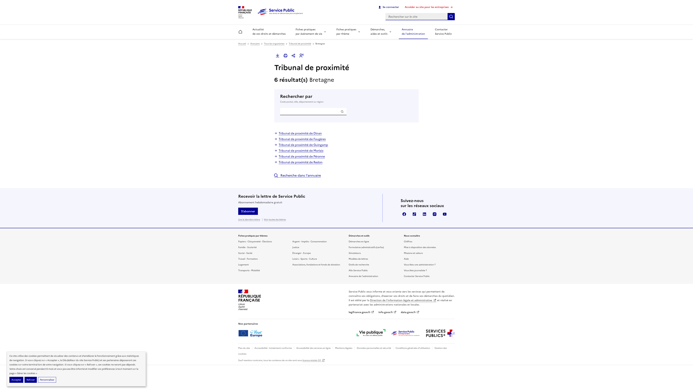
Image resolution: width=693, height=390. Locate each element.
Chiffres (408, 241)
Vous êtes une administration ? (419, 264)
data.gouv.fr (408, 312)
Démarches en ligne (359, 241)
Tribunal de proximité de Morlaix (301, 150)
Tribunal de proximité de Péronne (302, 156)
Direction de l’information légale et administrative (401, 300)
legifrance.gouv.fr (360, 312)
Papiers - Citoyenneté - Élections (255, 241)
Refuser (31, 380)
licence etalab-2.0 (311, 360)
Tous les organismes (274, 43)
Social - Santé (245, 253)
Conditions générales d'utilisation (413, 348)
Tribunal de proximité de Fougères (302, 139)
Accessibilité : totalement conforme (273, 348)
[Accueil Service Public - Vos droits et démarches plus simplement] (281, 15)
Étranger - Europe (301, 253)
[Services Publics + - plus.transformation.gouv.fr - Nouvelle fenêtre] (440, 333)
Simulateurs (355, 253)
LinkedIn (424, 214)
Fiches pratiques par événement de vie (309, 32)
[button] (301, 55)
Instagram (434, 214)
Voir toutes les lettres (275, 219)
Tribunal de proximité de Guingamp (303, 145)
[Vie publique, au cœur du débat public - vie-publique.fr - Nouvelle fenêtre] (371, 333)
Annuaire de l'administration (363, 276)
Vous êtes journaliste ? (415, 270)
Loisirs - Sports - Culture (304, 259)
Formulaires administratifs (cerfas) (366, 247)
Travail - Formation (248, 259)
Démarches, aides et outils (379, 32)
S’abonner (248, 211)
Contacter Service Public (443, 32)
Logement (243, 264)
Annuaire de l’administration (413, 32)
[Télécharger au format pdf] (277, 55)
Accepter (16, 380)
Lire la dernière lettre (249, 219)
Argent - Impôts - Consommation (309, 241)
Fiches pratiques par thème (346, 32)
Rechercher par (301, 98)
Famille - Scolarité (247, 247)
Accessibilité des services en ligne (313, 348)
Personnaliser (47, 380)
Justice (295, 247)
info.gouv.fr (385, 312)
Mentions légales (343, 348)
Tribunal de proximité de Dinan (300, 133)
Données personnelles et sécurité (374, 348)
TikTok (414, 214)
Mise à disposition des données (420, 247)
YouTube (444, 214)
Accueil (242, 43)
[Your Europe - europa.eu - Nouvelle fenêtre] (251, 333)
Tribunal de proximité (300, 43)
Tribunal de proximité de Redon (300, 162)
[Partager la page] (293, 55)
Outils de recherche (359, 264)
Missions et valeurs (413, 253)
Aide (406, 259)
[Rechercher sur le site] (451, 16)
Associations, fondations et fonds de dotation (316, 264)
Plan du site (244, 348)
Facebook (404, 214)
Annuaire (255, 43)
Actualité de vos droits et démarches (269, 32)
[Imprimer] (285, 55)
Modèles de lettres (358, 259)
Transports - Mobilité (249, 270)
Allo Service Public (358, 270)
